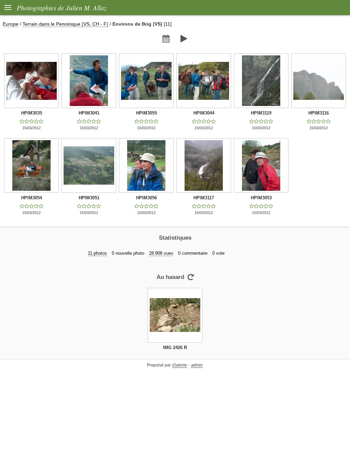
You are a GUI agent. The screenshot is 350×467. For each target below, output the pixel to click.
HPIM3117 (203, 197)
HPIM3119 (261, 113)
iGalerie (179, 365)
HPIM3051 (89, 197)
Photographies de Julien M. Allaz (61, 7)
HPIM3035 (31, 113)
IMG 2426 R (175, 347)
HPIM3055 (146, 113)
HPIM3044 (203, 113)
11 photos (97, 253)
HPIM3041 (89, 113)
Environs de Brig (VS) (137, 24)
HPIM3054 (31, 197)
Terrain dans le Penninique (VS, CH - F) (65, 24)
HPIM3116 (318, 113)
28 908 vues (161, 253)
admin (197, 365)
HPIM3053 (261, 197)
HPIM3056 (146, 197)
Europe (10, 24)
